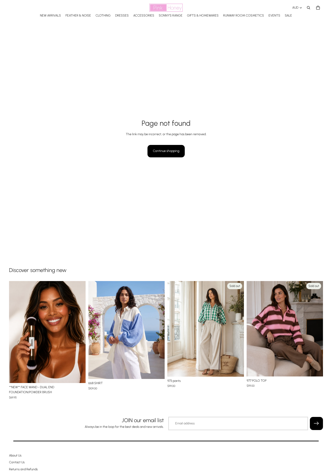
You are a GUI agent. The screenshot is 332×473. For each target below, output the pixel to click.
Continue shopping (166, 151)
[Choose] (158, 372)
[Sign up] (316, 423)
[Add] (79, 376)
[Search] (308, 8)
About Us (15, 455)
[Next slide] (158, 330)
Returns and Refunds (23, 469)
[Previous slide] (95, 330)
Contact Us (17, 462)
